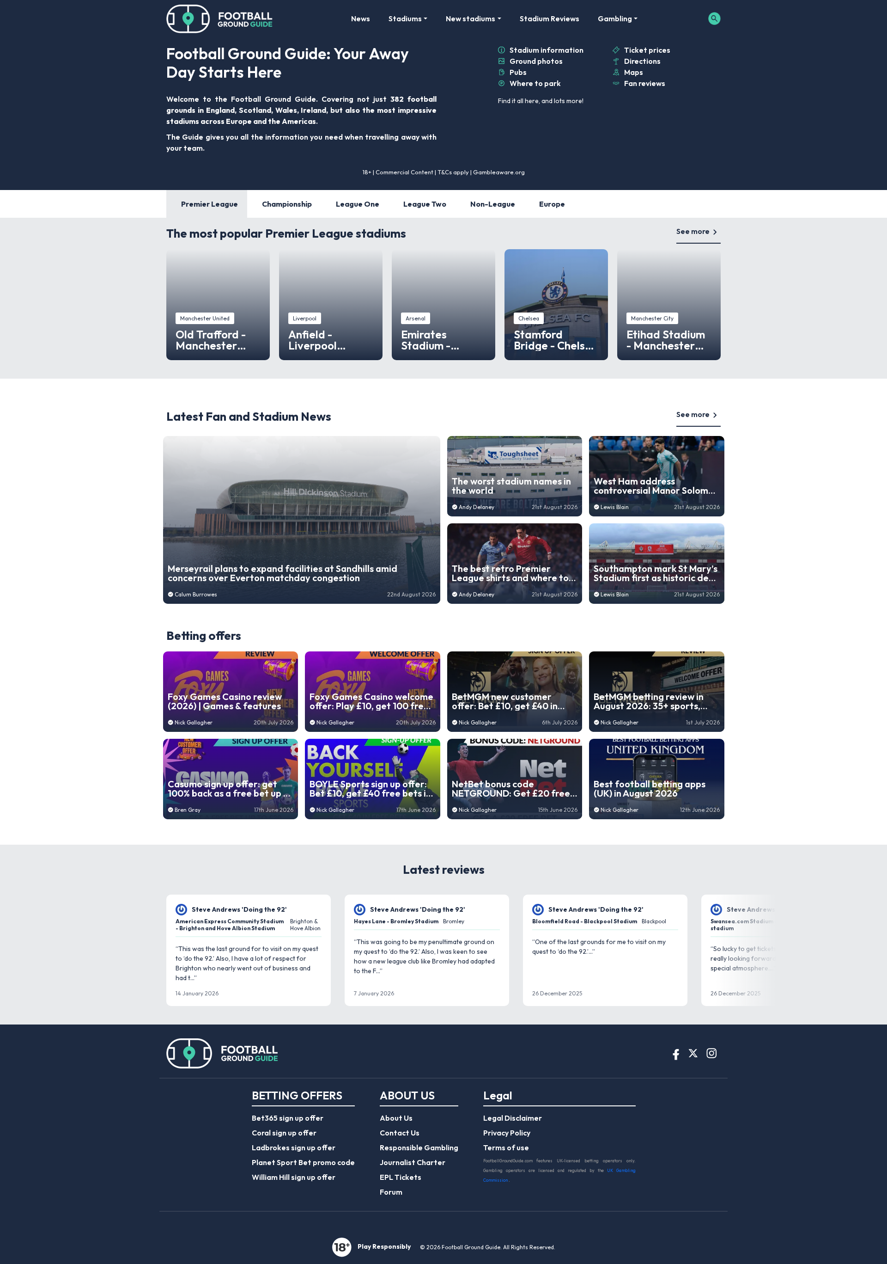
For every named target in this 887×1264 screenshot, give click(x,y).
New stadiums (470, 18)
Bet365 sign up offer (287, 1118)
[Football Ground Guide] (219, 18)
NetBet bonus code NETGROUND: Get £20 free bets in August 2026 (511, 788)
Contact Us (399, 1132)
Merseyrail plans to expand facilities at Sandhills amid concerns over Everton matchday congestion (282, 573)
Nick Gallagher (194, 722)
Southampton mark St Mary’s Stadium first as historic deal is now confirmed (655, 573)
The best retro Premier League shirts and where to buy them (510, 573)
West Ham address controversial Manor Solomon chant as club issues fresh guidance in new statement (656, 486)
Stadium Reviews (549, 18)
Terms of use (506, 1147)
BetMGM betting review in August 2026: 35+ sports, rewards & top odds (649, 701)
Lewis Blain (615, 506)
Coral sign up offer (284, 1132)
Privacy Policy (506, 1132)
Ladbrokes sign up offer (293, 1147)
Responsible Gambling (419, 1147)
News (360, 18)
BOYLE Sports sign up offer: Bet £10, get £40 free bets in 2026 (370, 788)
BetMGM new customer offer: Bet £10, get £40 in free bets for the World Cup (512, 701)
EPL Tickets (400, 1177)
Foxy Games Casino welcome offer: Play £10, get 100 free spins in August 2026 (371, 701)
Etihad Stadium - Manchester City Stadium (665, 340)
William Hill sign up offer (293, 1177)
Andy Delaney (476, 506)
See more (693, 231)
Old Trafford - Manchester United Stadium (215, 340)
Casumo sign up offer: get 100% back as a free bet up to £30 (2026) (230, 788)
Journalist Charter (412, 1162)
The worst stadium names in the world (511, 486)
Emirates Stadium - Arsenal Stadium (443, 340)
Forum (391, 1192)
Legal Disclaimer (512, 1118)
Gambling (615, 18)
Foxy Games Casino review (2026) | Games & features (225, 701)
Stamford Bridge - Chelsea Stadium (556, 340)
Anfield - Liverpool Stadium (312, 340)
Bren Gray (187, 809)
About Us (396, 1118)
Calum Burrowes (196, 594)
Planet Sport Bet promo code (303, 1162)
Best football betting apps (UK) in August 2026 (649, 788)
